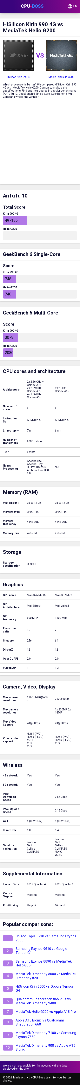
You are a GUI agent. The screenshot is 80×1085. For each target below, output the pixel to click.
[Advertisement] (40, 142)
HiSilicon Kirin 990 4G (18, 77)
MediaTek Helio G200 (61, 77)
